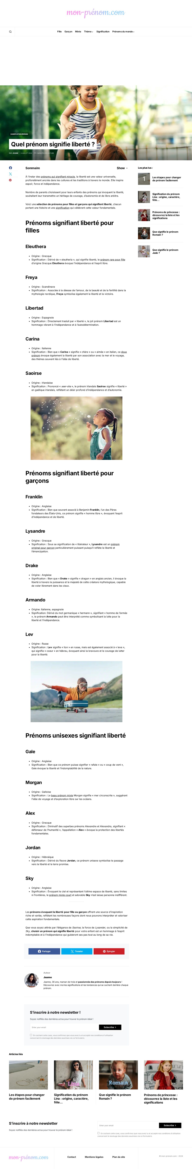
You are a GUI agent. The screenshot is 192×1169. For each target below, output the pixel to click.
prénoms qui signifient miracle (58, 176)
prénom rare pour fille (112, 259)
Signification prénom (19, 134)
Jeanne (48, 977)
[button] (10, 31)
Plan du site (118, 1157)
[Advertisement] (96, 64)
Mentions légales (94, 1157)
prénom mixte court (60, 895)
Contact (71, 1157)
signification (62, 207)
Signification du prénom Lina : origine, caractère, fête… (166, 196)
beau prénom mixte (62, 795)
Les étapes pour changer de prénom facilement (166, 179)
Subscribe (109, 1027)
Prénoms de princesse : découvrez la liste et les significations (166, 215)
